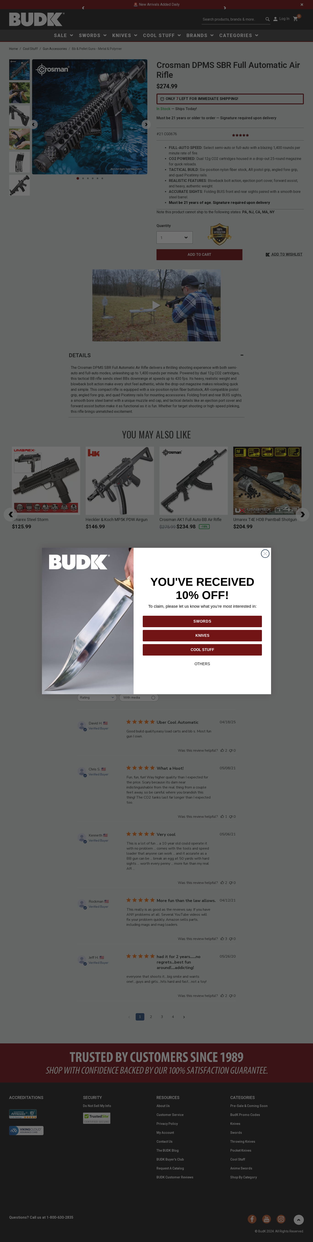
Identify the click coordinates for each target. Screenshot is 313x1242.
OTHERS (202, 664)
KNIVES (202, 635)
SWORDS (202, 621)
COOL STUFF (202, 650)
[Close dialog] (265, 554)
